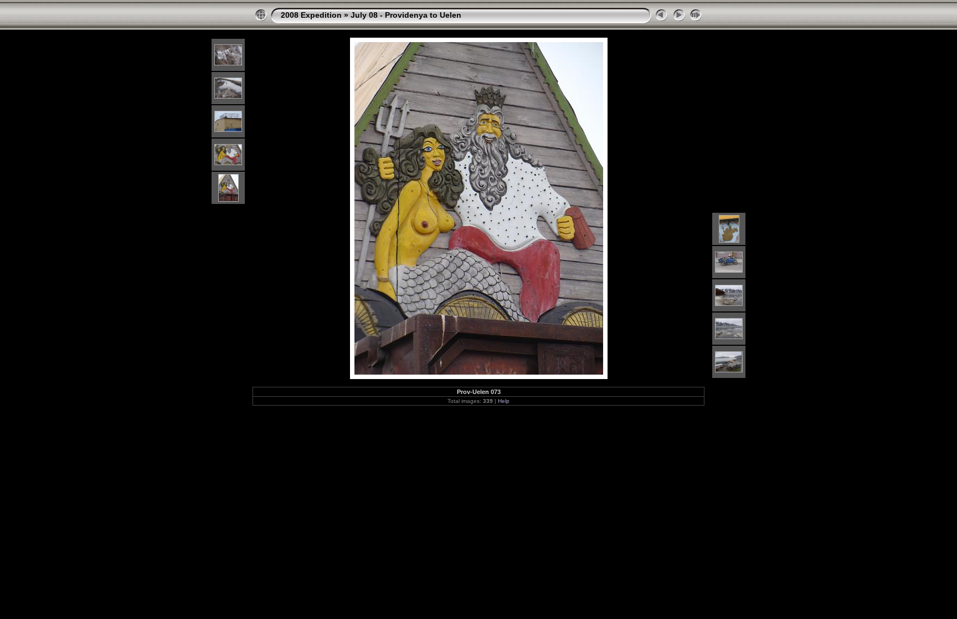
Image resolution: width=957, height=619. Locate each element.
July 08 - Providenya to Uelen (406, 15)
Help (504, 401)
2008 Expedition (311, 15)
